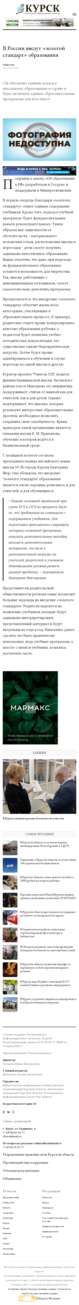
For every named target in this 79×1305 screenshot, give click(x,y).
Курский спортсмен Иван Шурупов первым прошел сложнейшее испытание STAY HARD (48, 896)
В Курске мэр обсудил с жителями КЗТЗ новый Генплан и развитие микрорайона (45, 983)
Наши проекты (50, 1231)
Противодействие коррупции (25, 1162)
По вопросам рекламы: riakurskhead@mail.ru (32, 1143)
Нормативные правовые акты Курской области (38, 1154)
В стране (47, 1236)
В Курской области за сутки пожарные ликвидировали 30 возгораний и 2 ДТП (44, 844)
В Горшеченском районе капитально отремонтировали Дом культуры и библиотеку (42, 932)
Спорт (6, 1243)
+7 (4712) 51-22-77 (14, 1132)
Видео (45, 1202)
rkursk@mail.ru (12, 1136)
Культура (8, 1218)
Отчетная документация (21, 1170)
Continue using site (35, 25)
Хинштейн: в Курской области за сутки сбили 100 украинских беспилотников (48, 861)
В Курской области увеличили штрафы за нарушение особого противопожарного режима (45, 967)
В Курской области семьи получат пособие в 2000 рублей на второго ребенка (47, 879)
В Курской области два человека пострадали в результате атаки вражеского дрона (48, 913)
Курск (6, 1223)
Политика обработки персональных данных (32, 1289)
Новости (47, 1197)
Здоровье (8, 1212)
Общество (9, 1202)
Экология (8, 1248)
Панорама (47, 1207)
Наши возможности (53, 1226)
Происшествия (11, 1197)
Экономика (9, 1253)
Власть (7, 1207)
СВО (5, 1238)
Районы (7, 1233)
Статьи (46, 1212)
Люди (6, 1228)
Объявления (12, 1178)
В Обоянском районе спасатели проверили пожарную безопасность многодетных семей (47, 948)
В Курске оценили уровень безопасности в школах (33, 818)
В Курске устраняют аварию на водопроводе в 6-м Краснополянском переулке (48, 1000)
